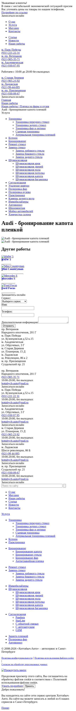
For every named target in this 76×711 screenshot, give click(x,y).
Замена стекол (16, 147)
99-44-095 (10, 87)
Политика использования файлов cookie (54, 658)
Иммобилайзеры (18, 201)
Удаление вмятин (18, 185)
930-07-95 (10, 65)
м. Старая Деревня (12, 77)
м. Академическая (12, 62)
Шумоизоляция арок (28, 163)
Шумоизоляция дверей (29, 166)
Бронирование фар (27, 557)
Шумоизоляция (17, 160)
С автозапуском (25, 626)
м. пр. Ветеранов (11, 56)
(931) (10, 396)
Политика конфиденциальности (17, 658)
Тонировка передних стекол (32, 121)
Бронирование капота (29, 551)
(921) (10, 377)
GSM (19, 630)
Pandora (20, 617)
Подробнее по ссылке (14, 12)
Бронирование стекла (29, 554)
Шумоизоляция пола (28, 169)
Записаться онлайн (12, 15)
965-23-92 (10, 80)
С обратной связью (27, 623)
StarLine (20, 620)
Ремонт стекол (17, 144)
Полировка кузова (19, 192)
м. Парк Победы (11, 49)
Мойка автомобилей (20, 211)
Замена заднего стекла (29, 157)
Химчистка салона (19, 214)
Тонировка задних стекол (31, 125)
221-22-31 (10, 52)
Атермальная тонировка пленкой (35, 134)
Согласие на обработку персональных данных (24, 664)
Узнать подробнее (12, 685)
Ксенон (12, 137)
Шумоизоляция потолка (30, 172)
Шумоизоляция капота (29, 176)
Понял (5, 707)
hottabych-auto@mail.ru (14, 383)
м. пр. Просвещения (13, 90)
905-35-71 (10, 59)
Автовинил (15, 204)
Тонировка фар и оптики (31, 128)
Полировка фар (17, 188)
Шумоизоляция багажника (32, 179)
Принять (29, 686)
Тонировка (15, 118)
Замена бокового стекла (30, 153)
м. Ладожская (9, 84)
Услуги (5, 513)
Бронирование (17, 141)
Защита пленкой (18, 636)
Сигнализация (17, 182)
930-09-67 (10, 93)
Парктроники (16, 195)
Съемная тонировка (27, 131)
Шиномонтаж (16, 208)
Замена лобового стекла (30, 150)
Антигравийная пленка (30, 561)
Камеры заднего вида (21, 198)
